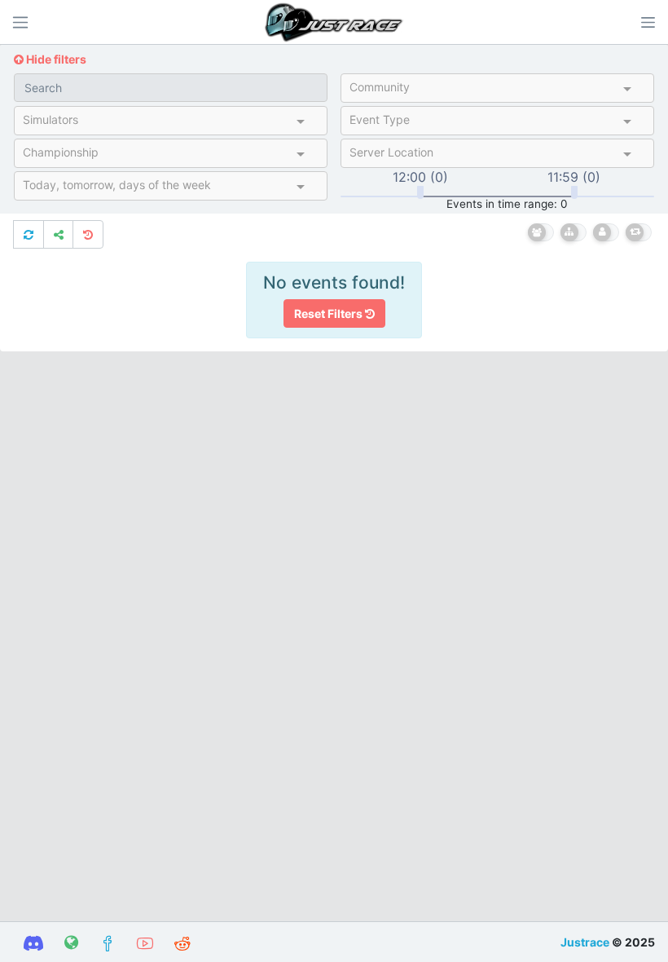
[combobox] (483, 90)
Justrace (584, 942)
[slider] (420, 192)
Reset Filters (329, 313)
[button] (647, 22)
